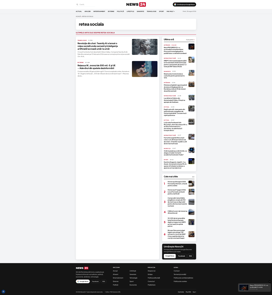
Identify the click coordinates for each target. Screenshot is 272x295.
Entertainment (99, 11)
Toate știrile (190, 40)
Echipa (150, 274)
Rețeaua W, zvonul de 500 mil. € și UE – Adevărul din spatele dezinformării (96, 66)
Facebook (181, 256)
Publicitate (151, 285)
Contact (177, 271)
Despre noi (151, 271)
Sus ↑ (194, 292)
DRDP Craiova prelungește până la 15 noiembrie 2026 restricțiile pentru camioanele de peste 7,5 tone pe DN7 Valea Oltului (175, 63)
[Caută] (77, 4)
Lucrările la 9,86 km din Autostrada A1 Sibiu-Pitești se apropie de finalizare (174, 100)
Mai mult (171, 11)
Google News (169, 256)
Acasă (78, 16)
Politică (120, 11)
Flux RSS (188, 292)
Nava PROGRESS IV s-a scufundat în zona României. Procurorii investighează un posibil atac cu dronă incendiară (175, 50)
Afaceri (88, 11)
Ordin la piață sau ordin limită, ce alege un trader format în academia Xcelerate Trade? (175, 153)
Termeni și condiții (180, 274)
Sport (161, 11)
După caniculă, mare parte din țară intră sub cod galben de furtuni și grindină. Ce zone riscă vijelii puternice (175, 112)
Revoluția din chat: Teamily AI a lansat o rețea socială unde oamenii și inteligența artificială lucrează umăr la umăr (98, 46)
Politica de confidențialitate (183, 278)
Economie (133, 285)
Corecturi (151, 281)
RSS (190, 256)
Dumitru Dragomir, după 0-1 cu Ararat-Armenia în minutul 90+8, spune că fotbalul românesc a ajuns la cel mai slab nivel (175, 165)
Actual (79, 11)
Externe (111, 11)
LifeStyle (130, 11)
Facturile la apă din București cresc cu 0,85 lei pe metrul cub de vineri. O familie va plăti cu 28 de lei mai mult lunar (175, 140)
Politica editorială (154, 278)
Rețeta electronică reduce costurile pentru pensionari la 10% (174, 76)
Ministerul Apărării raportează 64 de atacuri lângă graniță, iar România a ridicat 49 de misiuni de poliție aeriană (175, 88)
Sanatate (140, 11)
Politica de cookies (180, 281)
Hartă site (181, 292)
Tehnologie (151, 11)
